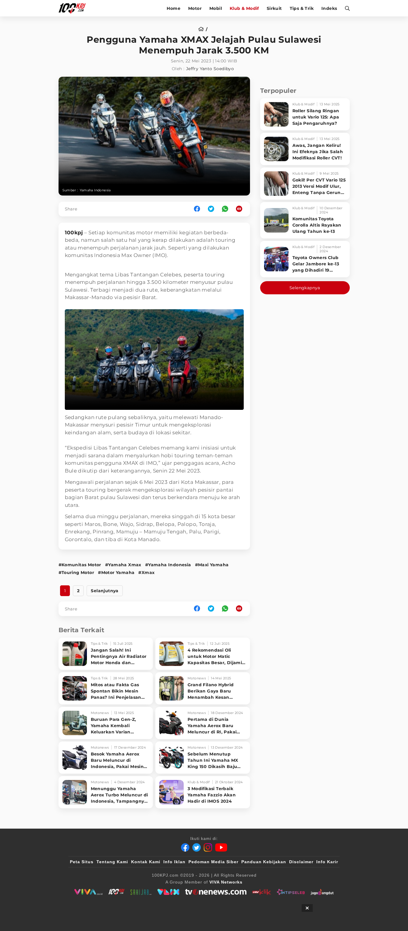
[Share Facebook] (197, 209)
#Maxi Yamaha (212, 564)
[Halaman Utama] (74, 8)
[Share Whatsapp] (225, 209)
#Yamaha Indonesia (168, 564)
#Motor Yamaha (116, 572)
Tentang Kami (112, 861)
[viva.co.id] (88, 892)
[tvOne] (215, 892)
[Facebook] (185, 847)
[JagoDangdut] (322, 892)
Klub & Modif (244, 8)
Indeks (329, 8)
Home (173, 8)
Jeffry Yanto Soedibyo (210, 68)
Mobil (215, 8)
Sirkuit (274, 8)
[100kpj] (116, 892)
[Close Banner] (307, 908)
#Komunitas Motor (80, 564)
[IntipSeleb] (291, 892)
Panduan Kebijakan (263, 861)
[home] (203, 29)
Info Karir (327, 861)
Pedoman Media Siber (213, 861)
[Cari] (345, 8)
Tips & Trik (302, 8)
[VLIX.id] (168, 892)
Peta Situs (81, 861)
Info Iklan (174, 861)
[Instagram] (208, 847)
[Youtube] (221, 847)
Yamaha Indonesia (95, 190)
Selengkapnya (304, 287)
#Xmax (146, 572)
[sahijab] (141, 892)
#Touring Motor (76, 572)
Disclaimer (301, 861)
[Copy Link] (241, 209)
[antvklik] (261, 892)
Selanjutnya (104, 590)
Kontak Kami (145, 861)
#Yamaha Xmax (123, 564)
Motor (195, 8)
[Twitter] (196, 847)
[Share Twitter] (211, 209)
